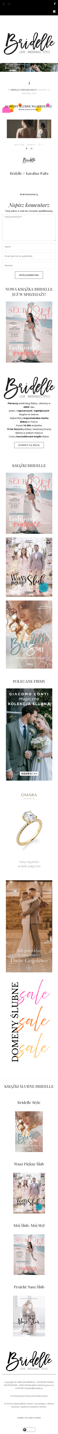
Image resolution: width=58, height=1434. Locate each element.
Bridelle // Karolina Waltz (24, 90)
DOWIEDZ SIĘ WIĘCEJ (29, 445)
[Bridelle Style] (29, 1131)
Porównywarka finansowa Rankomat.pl (29, 1396)
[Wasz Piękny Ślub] (29, 1193)
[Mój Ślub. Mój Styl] (29, 1254)
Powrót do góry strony (29, 1418)
